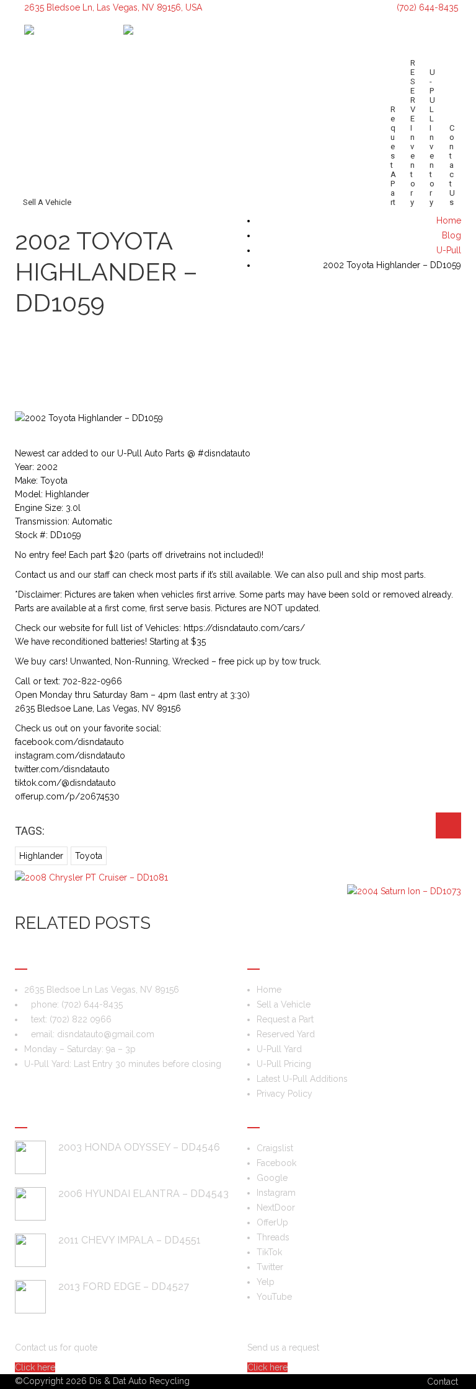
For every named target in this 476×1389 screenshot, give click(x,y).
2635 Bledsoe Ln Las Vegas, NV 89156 (101, 990)
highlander (41, 856)
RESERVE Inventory (412, 132)
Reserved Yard (286, 1034)
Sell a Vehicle (47, 202)
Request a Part (393, 156)
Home (269, 990)
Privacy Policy (284, 1094)
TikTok (269, 1252)
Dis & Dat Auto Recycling (139, 1381)
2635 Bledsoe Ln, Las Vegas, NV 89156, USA (113, 7)
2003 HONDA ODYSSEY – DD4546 (139, 1147)
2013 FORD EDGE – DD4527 (123, 1286)
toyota (88, 856)
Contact (442, 1382)
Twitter (270, 1267)
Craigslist (275, 1148)
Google (272, 1178)
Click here (35, 1367)
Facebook (276, 1163)
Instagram (276, 1193)
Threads (273, 1237)
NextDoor (276, 1208)
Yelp (266, 1282)
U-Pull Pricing (284, 1064)
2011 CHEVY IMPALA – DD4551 (129, 1240)
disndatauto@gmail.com (105, 1034)
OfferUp (272, 1222)
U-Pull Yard (279, 1049)
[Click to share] (448, 825)
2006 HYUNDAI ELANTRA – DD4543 (143, 1194)
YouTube (274, 1297)
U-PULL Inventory (432, 137)
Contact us (452, 165)
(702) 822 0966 (81, 1019)
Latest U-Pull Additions (302, 1079)
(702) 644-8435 (426, 7)
